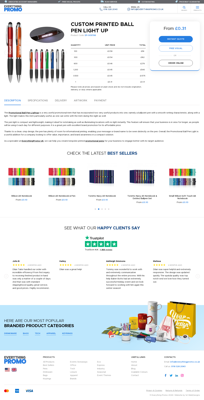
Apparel (51, 333)
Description (12, 100)
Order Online (176, 63)
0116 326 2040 (110, 8)
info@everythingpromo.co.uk (147, 8)
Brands (73, 379)
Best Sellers (48, 365)
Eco (99, 362)
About (134, 365)
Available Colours (139, 372)
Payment (100, 100)
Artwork (80, 100)
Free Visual (175, 48)
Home (134, 362)
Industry (101, 369)
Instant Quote (175, 39)
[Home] (13, 8)
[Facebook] (165, 375)
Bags (26, 333)
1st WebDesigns (193, 395)
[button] (6, 52)
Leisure (73, 372)
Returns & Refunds (174, 391)
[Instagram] (182, 375)
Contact (135, 375)
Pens (45, 369)
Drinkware (10, 333)
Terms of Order (193, 391)
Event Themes (104, 375)
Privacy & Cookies (154, 391)
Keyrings (67, 333)
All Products (48, 362)
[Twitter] (171, 375)
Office (73, 365)
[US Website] (7, 371)
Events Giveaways (78, 362)
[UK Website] (14, 371)
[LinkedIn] (176, 375)
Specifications (38, 100)
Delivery (61, 100)
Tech (37, 333)
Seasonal (101, 372)
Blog (133, 369)
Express (101, 365)
